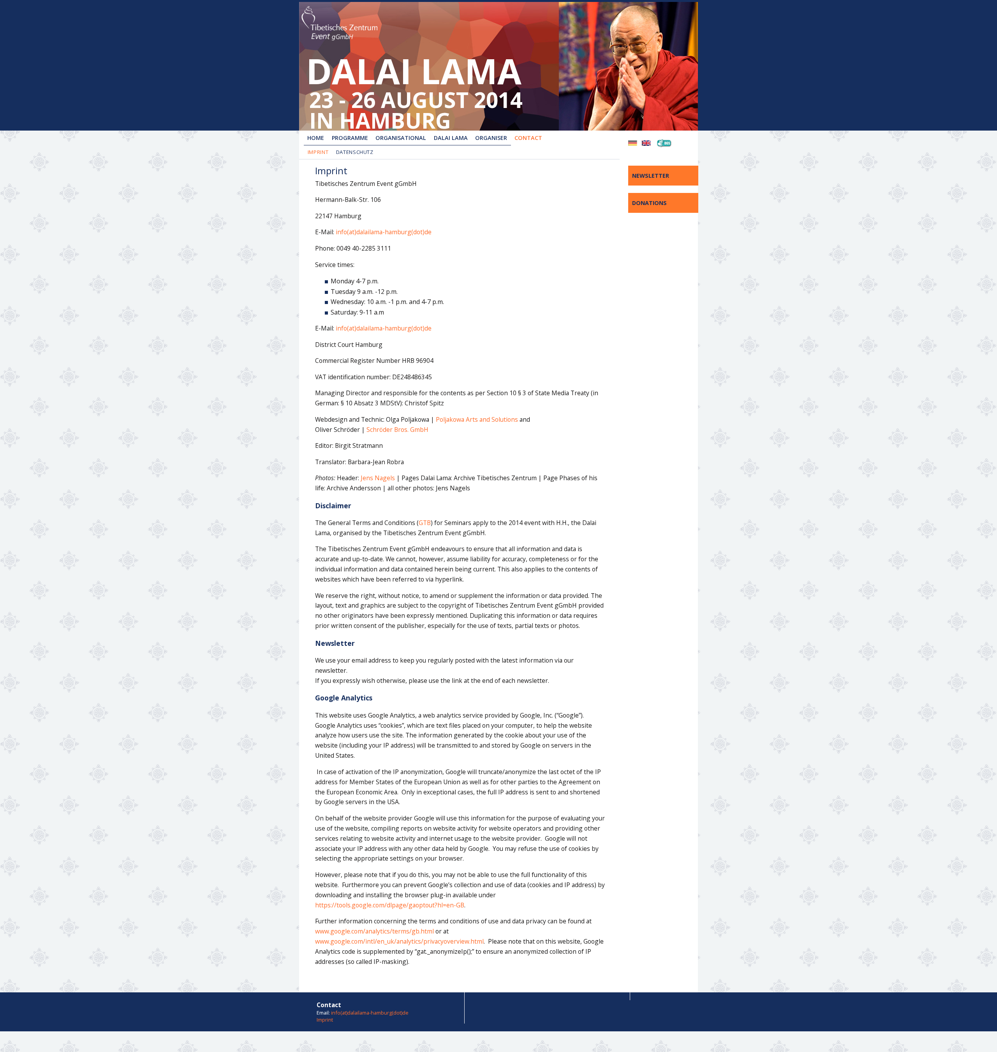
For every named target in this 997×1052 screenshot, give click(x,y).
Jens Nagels (378, 478)
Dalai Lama (451, 137)
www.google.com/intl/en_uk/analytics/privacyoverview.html (399, 941)
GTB (425, 522)
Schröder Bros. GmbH (397, 429)
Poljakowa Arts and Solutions (477, 419)
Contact (528, 137)
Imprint (318, 152)
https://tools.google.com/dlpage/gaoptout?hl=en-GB (389, 905)
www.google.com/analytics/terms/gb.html (374, 931)
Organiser (491, 137)
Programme (350, 137)
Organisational (400, 137)
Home (315, 137)
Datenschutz (354, 152)
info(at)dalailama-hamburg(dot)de (383, 232)
